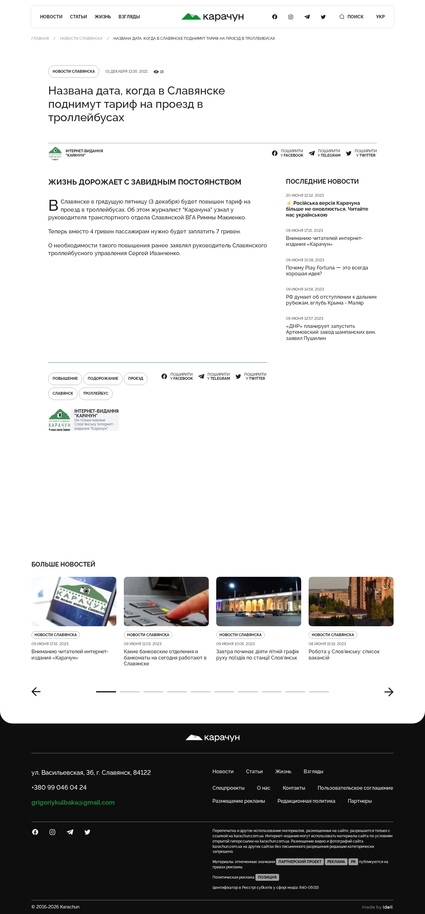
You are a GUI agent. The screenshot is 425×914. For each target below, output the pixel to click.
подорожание (103, 378)
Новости (51, 16)
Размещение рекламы (239, 801)
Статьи (78, 16)
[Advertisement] (157, 306)
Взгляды (129, 16)
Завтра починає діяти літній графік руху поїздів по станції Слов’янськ (257, 654)
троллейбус (95, 393)
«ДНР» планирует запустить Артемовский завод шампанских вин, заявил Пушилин (331, 332)
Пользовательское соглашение (355, 788)
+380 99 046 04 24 (59, 787)
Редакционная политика (306, 801)
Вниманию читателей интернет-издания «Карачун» (324, 241)
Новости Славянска (81, 38)
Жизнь (103, 16)
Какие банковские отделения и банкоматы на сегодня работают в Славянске (165, 657)
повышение (65, 378)
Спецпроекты (229, 788)
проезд (135, 378)
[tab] (106, 692)
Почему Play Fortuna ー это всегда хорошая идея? (327, 271)
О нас (263, 788)
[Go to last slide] (38, 692)
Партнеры (360, 801)
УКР (380, 16)
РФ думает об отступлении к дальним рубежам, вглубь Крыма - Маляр (331, 300)
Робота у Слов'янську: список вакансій (344, 654)
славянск (63, 393)
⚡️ (327, 209)
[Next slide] (387, 692)
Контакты (294, 788)
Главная (40, 38)
